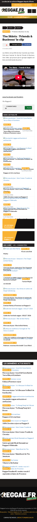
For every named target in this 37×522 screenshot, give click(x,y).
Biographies (3, 512)
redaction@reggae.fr (25, 517)
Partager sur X (16, 44)
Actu (10, 28)
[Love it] (5, 45)
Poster (29, 108)
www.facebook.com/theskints (12, 97)
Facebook (27, 44)
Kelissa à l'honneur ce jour (11, 382)
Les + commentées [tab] (20, 245)
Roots (19, 28)
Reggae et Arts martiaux (11, 417)
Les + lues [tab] (7, 245)
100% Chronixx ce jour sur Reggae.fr (15, 423)
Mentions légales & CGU (15, 512)
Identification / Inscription (22, 5)
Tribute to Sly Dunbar (10, 463)
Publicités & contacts (21, 514)
